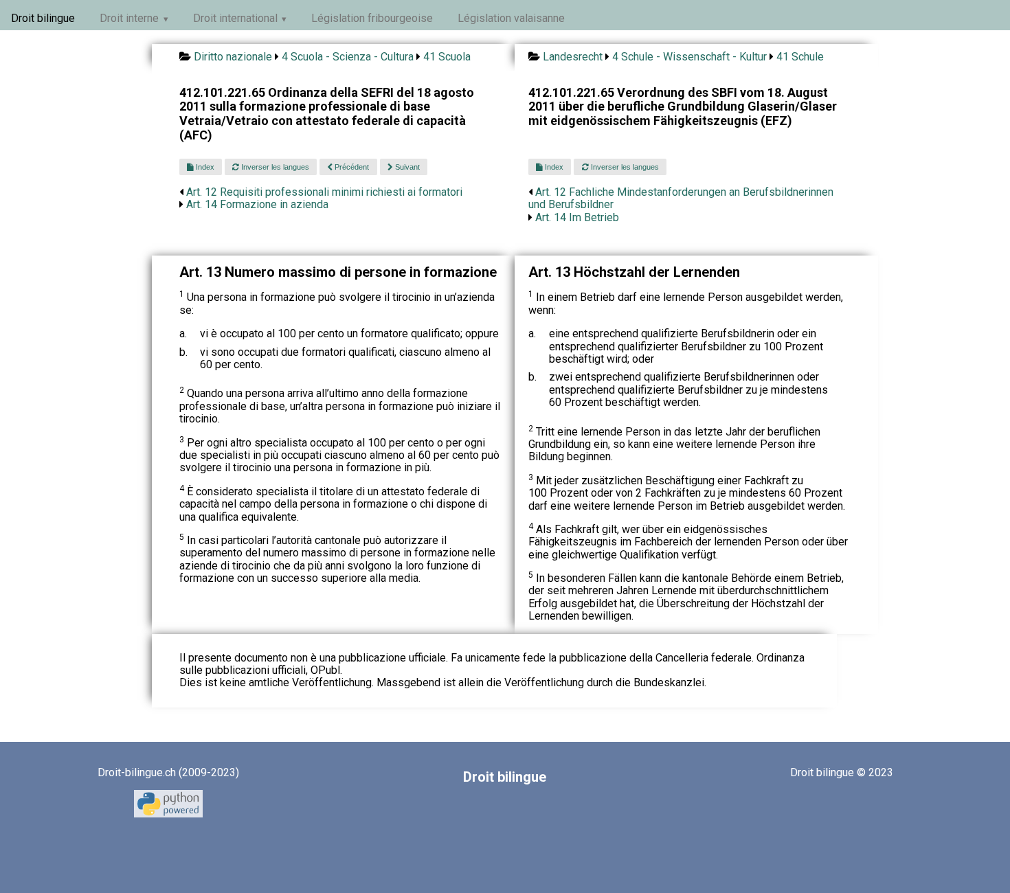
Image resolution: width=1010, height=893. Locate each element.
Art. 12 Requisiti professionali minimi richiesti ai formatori (324, 192)
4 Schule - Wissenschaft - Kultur (689, 56)
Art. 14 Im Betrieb (577, 217)
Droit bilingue (43, 18)
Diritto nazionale (233, 56)
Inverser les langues (274, 167)
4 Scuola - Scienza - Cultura (348, 56)
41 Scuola (447, 56)
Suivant (406, 167)
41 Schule (800, 56)
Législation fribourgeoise (372, 18)
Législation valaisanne (511, 18)
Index (204, 167)
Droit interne (129, 18)
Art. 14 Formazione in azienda (257, 204)
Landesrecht (573, 56)
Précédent (351, 167)
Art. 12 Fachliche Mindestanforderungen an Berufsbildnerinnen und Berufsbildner (680, 198)
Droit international (235, 18)
